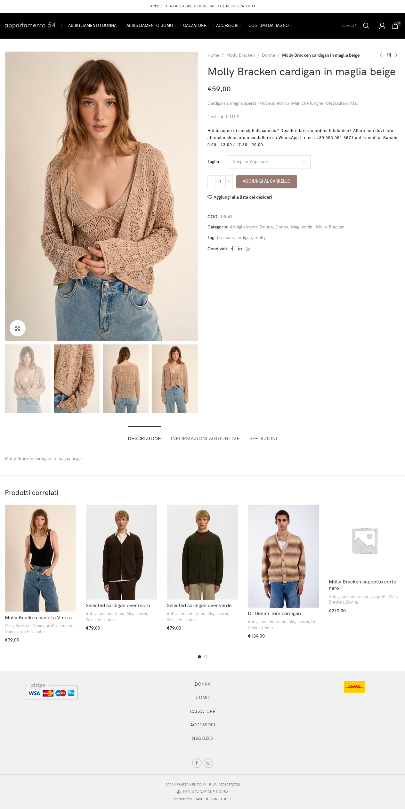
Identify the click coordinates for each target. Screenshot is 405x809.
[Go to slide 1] (199, 656)
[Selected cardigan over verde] (202, 552)
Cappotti (378, 596)
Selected (93, 620)
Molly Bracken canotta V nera (38, 618)
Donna (268, 55)
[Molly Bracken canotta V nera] (40, 558)
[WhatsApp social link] (248, 248)
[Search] (366, 25)
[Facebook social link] (232, 248)
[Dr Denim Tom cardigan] (283, 556)
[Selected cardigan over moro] (121, 552)
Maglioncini (302, 227)
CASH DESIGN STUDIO (212, 799)
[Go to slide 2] (205, 656)
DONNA (203, 684)
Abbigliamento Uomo (105, 613)
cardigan (243, 237)
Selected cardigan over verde (199, 606)
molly (260, 237)
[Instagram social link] (208, 763)
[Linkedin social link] (240, 248)
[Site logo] (30, 25)
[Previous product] (381, 55)
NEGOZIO (202, 738)
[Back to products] (389, 55)
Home (213, 55)
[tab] (144, 435)
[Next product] (396, 55)
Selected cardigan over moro (118, 606)
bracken (225, 237)
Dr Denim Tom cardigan (274, 614)
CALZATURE (202, 711)
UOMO (203, 697)
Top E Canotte (32, 631)
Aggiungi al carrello (267, 181)
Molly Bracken (240, 55)
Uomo (109, 620)
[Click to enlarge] (18, 328)
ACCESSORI (202, 725)
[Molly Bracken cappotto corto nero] (364, 540)
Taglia (213, 161)
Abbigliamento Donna (251, 227)
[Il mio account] (382, 25)
